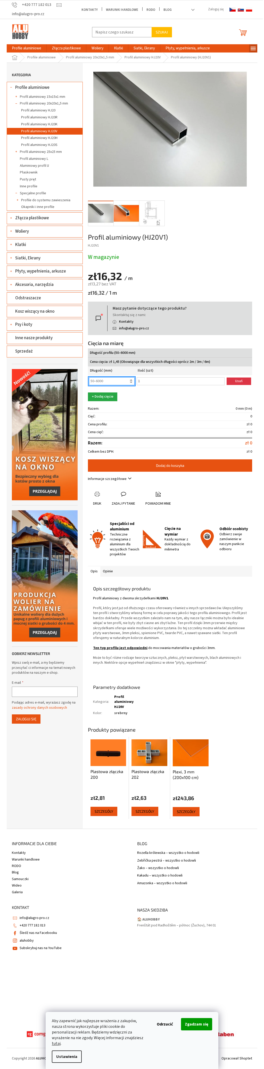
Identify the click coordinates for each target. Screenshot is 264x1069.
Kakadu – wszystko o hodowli (160, 875)
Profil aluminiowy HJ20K (39, 124)
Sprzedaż (24, 351)
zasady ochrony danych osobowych (39, 707)
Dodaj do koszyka (170, 465)
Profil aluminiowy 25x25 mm (41, 151)
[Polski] (249, 9)
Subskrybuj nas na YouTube (41, 948)
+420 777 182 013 (32, 925)
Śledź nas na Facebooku (38, 932)
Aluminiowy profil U (34, 165)
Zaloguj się (26, 719)
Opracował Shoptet (236, 1058)
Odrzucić (165, 1024)
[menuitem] (26, 48)
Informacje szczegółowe (107, 478)
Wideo (17, 885)
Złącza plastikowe (32, 218)
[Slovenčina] (241, 9)
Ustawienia (66, 1056)
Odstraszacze (28, 298)
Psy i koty (23, 324)
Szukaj (162, 32)
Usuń (239, 381)
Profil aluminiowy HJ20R (39, 117)
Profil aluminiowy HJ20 (38, 110)
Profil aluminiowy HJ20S (39, 144)
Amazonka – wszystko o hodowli (162, 883)
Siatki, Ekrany (27, 258)
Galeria (17, 892)
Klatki (20, 245)
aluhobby (27, 940)
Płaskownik (29, 172)
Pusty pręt (28, 179)
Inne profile (28, 186)
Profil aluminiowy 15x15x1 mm (42, 96)
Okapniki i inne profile (37, 206)
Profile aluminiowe (32, 87)
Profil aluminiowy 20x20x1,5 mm (44, 103)
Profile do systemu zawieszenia (45, 200)
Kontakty (89, 9)
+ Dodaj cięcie (102, 396)
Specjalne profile (33, 193)
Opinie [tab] (108, 571)
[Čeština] (232, 9)
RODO (150, 9)
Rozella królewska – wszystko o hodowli (168, 853)
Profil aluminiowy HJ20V (39, 131)
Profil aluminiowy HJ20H (39, 138)
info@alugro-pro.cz (134, 328)
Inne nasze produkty (34, 338)
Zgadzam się (196, 1024)
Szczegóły (104, 811)
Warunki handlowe (122, 9)
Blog (167, 9)
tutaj (56, 1043)
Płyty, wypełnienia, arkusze (40, 271)
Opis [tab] (94, 571)
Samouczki (20, 879)
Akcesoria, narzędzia (34, 285)
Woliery (22, 231)
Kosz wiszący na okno (34, 311)
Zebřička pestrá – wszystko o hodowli (166, 860)
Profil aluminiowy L (34, 158)
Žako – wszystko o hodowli (158, 868)
